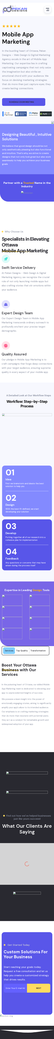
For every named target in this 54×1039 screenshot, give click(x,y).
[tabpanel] (27, 694)
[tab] (9, 650)
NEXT (38, 988)
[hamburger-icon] (47, 9)
